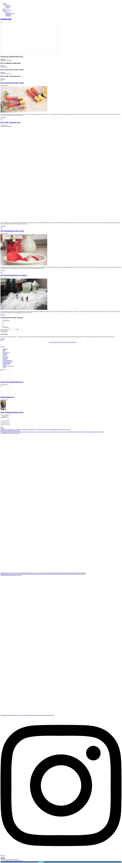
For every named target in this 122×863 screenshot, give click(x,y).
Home (4, 3)
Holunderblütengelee (7, 397)
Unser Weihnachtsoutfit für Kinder (12, 412)
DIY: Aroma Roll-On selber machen (12, 83)
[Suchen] (18, 329)
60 (3, 326)
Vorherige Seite (6, 320)
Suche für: (3, 329)
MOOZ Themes (8, 860)
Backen (4, 350)
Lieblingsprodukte (6, 363)
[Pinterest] (65, 342)
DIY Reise (5, 353)
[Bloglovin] (73, 342)
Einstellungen (41, 861)
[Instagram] (55, 342)
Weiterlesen (3, 59)
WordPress (21, 860)
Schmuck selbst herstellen (8, 366)
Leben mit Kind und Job (8, 361)
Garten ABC (5, 357)
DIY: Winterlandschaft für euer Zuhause (14, 275)
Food (4, 355)
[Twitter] (50, 342)
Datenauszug (8, 14)
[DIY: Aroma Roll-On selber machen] (24, 112)
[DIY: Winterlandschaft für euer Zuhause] (24, 309)
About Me (5, 4)
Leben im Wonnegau (7, 360)
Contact (4, 11)
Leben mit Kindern (7, 10)
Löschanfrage (8, 15)
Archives (7, 7)
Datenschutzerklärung (10, 13)
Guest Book (8, 6)
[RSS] (69, 342)
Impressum (8, 12)
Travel (4, 367)
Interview (5, 359)
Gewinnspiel (5, 358)
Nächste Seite (6, 327)
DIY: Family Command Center (11, 122)
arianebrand (6, 19)
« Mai (2, 427)
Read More (3, 338)
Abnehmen (5, 349)
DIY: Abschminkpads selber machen (12, 231)
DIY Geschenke (6, 352)
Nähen (4, 365)
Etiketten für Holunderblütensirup (12, 382)
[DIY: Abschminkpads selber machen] (24, 265)
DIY (4, 8)
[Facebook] (60, 342)
